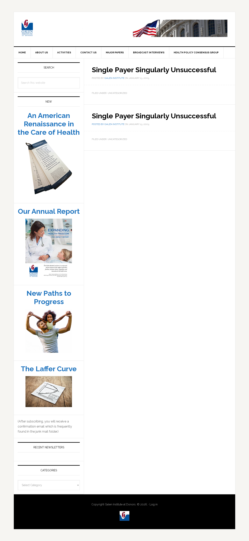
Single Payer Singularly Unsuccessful (154, 116)
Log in (154, 504)
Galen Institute (47, 28)
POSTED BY (98, 124)
